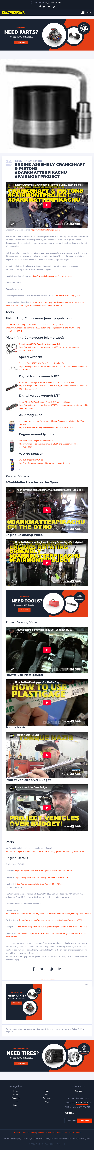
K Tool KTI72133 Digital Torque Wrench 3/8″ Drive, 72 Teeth (44, 402)
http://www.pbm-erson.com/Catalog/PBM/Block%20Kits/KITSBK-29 (43, 870)
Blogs (47, 1101)
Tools (47, 1091)
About (47, 1094)
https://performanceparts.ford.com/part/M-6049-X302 (38, 884)
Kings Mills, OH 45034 (54, 2)
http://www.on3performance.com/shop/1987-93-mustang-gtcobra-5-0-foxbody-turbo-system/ (46, 851)
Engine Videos (21, 161)
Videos (15, 1094)
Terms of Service (29, 1132)
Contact (78, 1091)
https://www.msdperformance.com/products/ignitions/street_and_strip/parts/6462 (52, 926)
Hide (86, 984)
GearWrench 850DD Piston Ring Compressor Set (39, 344)
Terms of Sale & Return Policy (68, 1132)
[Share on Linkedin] (60, 969)
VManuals (16, 1098)
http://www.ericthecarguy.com (67, 295)
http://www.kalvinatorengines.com (45, 230)
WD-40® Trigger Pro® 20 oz (31, 460)
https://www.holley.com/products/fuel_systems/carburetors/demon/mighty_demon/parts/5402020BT (49, 913)
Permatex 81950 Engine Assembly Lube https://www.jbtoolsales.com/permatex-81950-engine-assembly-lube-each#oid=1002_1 (48, 443)
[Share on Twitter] (42, 969)
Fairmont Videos (35, 161)
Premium (47, 1098)
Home (15, 1091)
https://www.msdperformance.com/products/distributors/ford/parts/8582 (50, 920)
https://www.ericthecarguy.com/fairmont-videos (51, 276)
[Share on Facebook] (34, 969)
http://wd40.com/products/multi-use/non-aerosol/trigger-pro (45, 463)
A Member (82, 1102)
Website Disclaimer (46, 1132)
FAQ (16, 1101)
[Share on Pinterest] (51, 969)
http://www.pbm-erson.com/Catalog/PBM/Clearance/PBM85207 (42, 877)
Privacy (17, 1132)
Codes (15, 1105)
